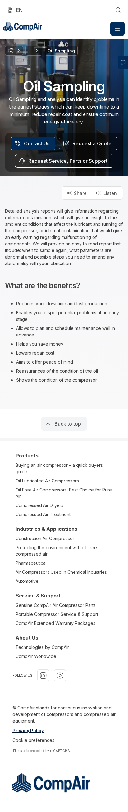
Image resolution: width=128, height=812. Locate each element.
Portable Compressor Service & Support (57, 614)
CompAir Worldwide (36, 656)
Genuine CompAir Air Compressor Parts (56, 605)
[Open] (117, 29)
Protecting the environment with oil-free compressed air (56, 551)
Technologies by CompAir (42, 647)
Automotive (27, 581)
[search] (118, 10)
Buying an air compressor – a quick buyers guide (59, 468)
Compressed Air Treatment (43, 514)
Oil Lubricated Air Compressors (47, 480)
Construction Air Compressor (45, 538)
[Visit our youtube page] (60, 675)
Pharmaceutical (31, 563)
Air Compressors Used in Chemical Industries (61, 572)
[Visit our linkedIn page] (43, 675)
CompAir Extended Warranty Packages (55, 623)
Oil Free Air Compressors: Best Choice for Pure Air (64, 493)
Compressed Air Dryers (39, 505)
